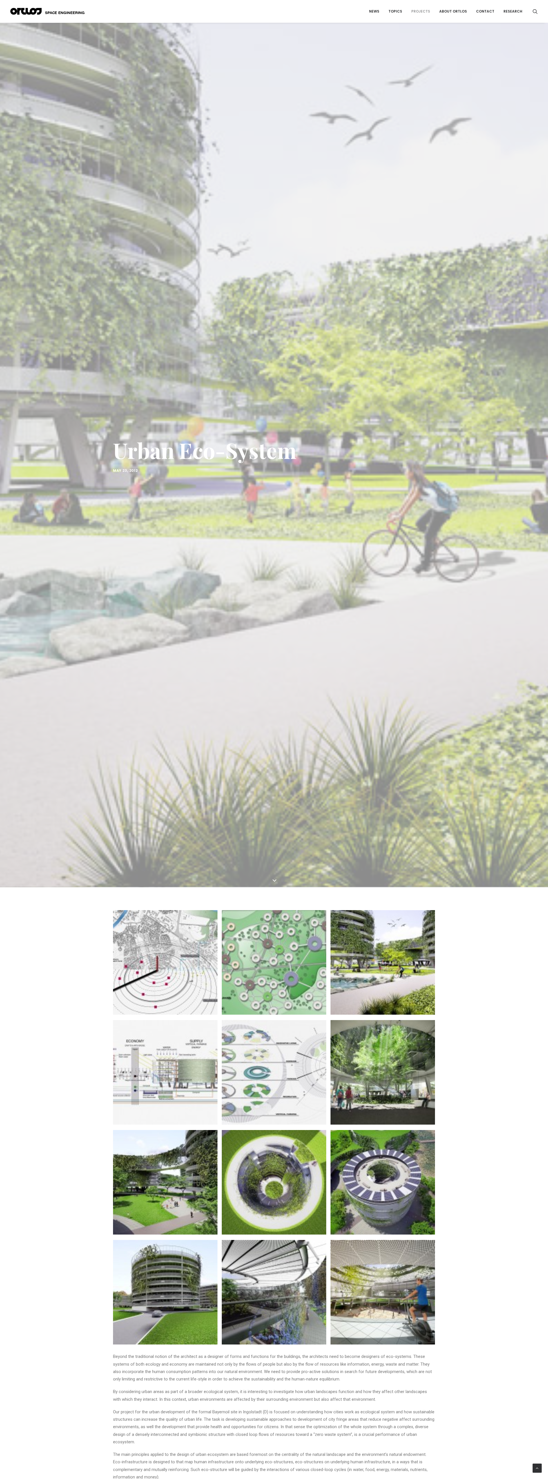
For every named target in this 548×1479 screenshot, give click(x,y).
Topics (395, 11)
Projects (420, 11)
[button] (535, 11)
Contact (485, 11)
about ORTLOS (453, 11)
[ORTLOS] (49, 11)
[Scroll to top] (537, 1467)
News (374, 11)
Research (512, 11)
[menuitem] (374, 11)
